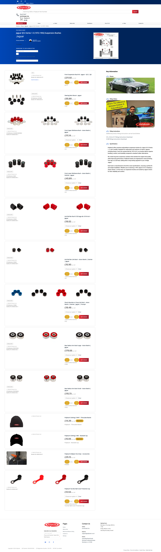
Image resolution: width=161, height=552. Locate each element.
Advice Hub (72, 23)
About (55, 23)
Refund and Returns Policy (68, 531)
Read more (79, 420)
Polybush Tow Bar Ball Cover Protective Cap (77, 489)
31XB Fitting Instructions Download (116, 139)
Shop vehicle (20, 23)
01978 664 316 (85, 528)
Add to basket (84, 82)
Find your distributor (20, 40)
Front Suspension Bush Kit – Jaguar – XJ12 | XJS (78, 74)
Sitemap (64, 535)
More (124, 23)
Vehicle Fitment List (36, 75)
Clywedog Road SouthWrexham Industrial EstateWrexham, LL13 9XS (88, 540)
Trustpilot (19, 44)
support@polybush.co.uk (88, 533)
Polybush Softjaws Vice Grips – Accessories (77, 454)
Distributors (89, 23)
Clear (80, 140)
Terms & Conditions (134, 550)
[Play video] (130, 114)
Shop (22, 26)
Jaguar (26, 26)
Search (135, 11)
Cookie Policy (142, 550)
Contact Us (141, 23)
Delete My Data (149, 550)
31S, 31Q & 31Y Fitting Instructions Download (119, 137)
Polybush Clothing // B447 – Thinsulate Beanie (78, 417)
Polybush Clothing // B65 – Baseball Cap (76, 435)
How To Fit (107, 23)
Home (39, 23)
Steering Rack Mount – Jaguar (73, 95)
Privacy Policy (126, 550)
